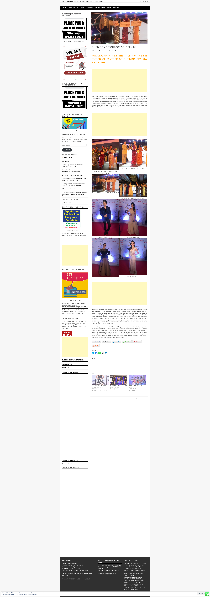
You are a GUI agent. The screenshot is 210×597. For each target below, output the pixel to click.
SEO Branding (65, 161)
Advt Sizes (82, 1)
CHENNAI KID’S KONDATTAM (70, 199)
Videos (92, 1)
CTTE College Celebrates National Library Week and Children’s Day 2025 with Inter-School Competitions (74, 194)
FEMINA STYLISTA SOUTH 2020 (118, 385)
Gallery (87, 1)
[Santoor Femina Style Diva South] (137, 380)
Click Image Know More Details (73, 360)
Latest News (67, 158)
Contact (101, 1)
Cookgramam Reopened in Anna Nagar (72, 175)
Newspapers (70, 1)
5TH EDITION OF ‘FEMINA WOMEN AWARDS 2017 (99, 386)
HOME (64, 1)
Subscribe (67, 150)
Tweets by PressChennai (68, 464)
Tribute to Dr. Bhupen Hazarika (70, 189)
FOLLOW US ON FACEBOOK (70, 372)
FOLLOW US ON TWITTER (70, 460)
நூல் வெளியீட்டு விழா (67, 202)
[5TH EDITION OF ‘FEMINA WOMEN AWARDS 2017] (100, 380)
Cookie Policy (34, 594)
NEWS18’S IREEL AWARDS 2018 (98, 399)
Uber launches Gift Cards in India (139, 399)
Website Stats (67, 364)
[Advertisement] (119, 80)
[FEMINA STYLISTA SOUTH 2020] (118, 380)
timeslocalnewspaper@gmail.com (71, 567)
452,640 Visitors (66, 368)
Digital (96, 1)
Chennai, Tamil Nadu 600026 (69, 563)
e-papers (76, 1)
